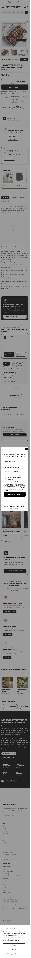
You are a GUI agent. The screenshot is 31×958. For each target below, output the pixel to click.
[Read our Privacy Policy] (25, 482)
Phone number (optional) (11, 467)
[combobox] (8, 472)
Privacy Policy (16, 940)
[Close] (27, 449)
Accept (14, 945)
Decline (14, 949)
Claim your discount (14, 494)
